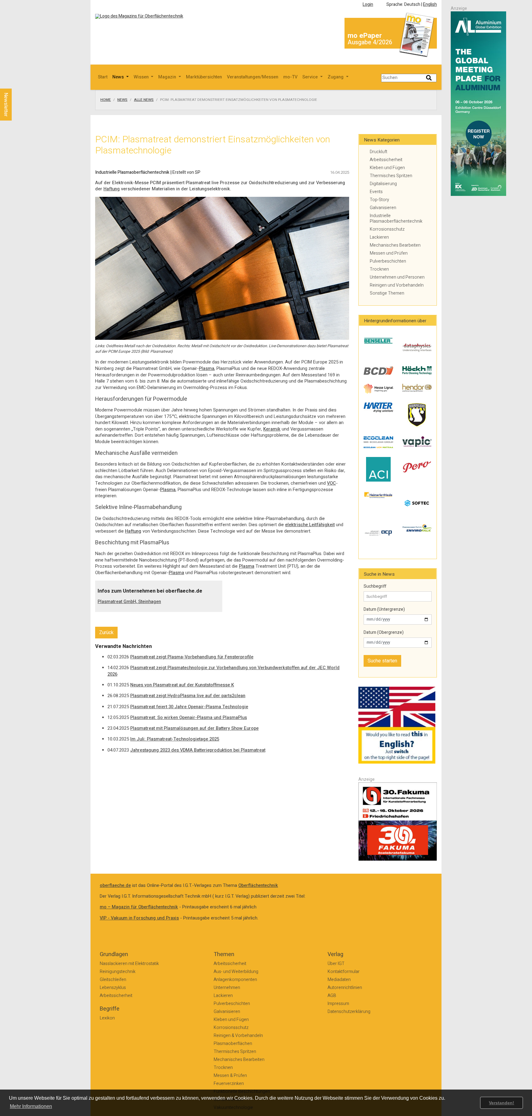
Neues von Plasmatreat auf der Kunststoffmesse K (182, 685)
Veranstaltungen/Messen (252, 77)
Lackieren (379, 237)
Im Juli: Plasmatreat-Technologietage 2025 (174, 739)
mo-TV (290, 77)
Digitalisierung (383, 184)
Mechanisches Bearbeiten (395, 245)
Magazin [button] (167, 77)
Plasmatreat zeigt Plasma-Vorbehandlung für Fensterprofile (191, 657)
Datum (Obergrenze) (384, 632)
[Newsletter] (16, 83)
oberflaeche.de (115, 885)
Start (102, 77)
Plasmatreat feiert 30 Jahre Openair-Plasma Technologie (189, 707)
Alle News (144, 99)
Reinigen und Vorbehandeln (397, 285)
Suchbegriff (375, 586)
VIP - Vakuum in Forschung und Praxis (139, 918)
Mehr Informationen (31, 1106)
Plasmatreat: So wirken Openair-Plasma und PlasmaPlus (188, 717)
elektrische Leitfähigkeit (310, 525)
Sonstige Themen (387, 293)
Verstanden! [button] (501, 1102)
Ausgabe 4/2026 (370, 42)
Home (105, 99)
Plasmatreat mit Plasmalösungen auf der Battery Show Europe (194, 728)
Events (376, 192)
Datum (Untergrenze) (384, 609)
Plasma (206, 368)
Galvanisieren (383, 208)
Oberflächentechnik (258, 885)
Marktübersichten (204, 77)
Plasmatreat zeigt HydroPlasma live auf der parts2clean (187, 696)
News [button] (118, 77)
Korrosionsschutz (387, 229)
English (430, 4)
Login (368, 4)
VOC (331, 483)
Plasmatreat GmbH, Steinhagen (129, 601)
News (122, 99)
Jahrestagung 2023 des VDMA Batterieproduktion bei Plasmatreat (197, 750)
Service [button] (310, 77)
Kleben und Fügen (387, 168)
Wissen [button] (142, 77)
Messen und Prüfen (389, 253)
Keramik (271, 429)
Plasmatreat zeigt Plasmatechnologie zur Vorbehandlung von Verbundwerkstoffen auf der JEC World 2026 (223, 671)
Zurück (106, 632)
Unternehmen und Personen (397, 277)
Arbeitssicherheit (386, 160)
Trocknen (379, 269)
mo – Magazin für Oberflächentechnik (139, 907)
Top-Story (379, 200)
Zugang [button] (336, 77)
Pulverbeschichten (388, 261)
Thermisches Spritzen (391, 176)
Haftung (111, 189)
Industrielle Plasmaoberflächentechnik (396, 218)
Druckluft (378, 152)
